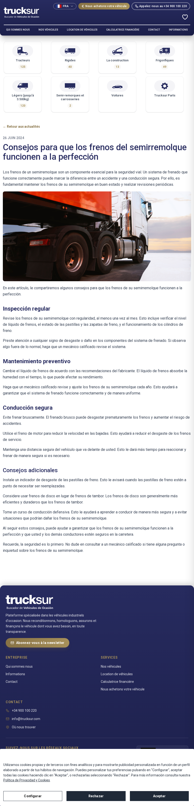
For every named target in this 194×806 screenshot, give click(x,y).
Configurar (32, 796)
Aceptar (159, 796)
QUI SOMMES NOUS (18, 29)
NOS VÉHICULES (48, 29)
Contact (12, 682)
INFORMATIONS (178, 29)
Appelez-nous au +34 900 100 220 (163, 6)
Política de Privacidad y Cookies (26, 780)
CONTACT (154, 29)
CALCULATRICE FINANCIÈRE (122, 29)
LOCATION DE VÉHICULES (82, 29)
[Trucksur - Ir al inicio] (21, 12)
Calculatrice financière (117, 682)
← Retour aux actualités (21, 126)
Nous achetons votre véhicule (106, 6)
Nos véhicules (111, 666)
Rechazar (96, 796)
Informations (15, 674)
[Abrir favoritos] (185, 17)
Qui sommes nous (19, 666)
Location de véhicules (117, 674)
